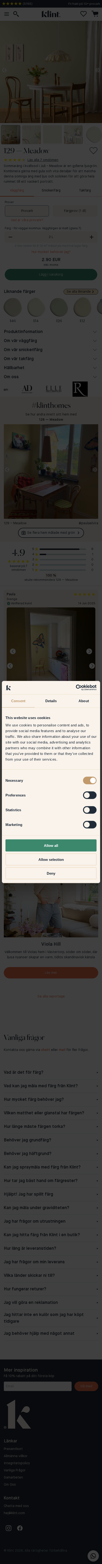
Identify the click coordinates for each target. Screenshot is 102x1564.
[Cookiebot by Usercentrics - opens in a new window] (76, 688)
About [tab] (84, 701)
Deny (51, 873)
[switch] (90, 795)
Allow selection (51, 859)
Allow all (51, 846)
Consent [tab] (18, 701)
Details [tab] (51, 701)
